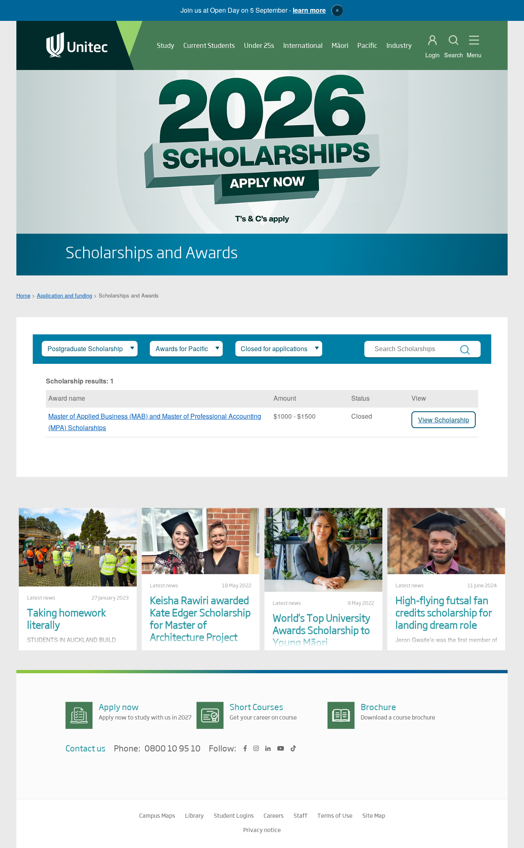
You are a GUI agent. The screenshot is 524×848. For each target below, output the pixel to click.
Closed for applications (274, 348)
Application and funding (64, 295)
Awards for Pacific (182, 348)
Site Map (373, 815)
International (303, 45)
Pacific (367, 45)
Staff (300, 815)
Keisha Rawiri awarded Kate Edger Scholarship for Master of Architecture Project (200, 618)
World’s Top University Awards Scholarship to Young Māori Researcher (321, 635)
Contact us (86, 748)
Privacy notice (262, 829)
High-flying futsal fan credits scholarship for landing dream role (443, 612)
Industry (399, 45)
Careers (274, 815)
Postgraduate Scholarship (85, 348)
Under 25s (259, 45)
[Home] (77, 45)
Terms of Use (334, 815)
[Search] (465, 350)
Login (432, 55)
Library (194, 815)
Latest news (41, 597)
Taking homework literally (66, 618)
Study (165, 45)
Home (23, 295)
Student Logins (234, 815)
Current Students (209, 45)
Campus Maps (157, 815)
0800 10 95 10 (173, 748)
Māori (340, 45)
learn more (309, 10)
